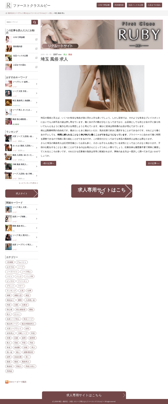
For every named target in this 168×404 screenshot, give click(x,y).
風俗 (16, 362)
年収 (33, 333)
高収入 (19, 366)
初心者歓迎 (20, 309)
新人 (8, 343)
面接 (8, 362)
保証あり (10, 300)
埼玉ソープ (28, 319)
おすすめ (10, 267)
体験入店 (18, 295)
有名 (8, 347)
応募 (16, 338)
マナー (20, 286)
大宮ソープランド (14, 328)
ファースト (22, 281)
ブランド (10, 286)
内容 (8, 305)
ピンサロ (10, 281)
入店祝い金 (30, 300)
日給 (16, 343)
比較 (25, 347)
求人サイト (22, 193)
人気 (21, 291)
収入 (8, 314)
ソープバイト (12, 272)
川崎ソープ (22, 333)
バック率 (29, 276)
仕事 (29, 291)
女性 (27, 328)
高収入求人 (30, 366)
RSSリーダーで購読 (17, 382)
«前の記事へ (48, 163)
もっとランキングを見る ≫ (28, 183)
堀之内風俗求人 (28, 324)
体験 (8, 295)
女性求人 (10, 333)
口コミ (17, 314)
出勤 (16, 305)
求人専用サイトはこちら (102, 191)
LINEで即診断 (104, 5)
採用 (24, 338)
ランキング (11, 291)
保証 (27, 295)
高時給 (9, 371)
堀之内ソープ (12, 324)
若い (27, 357)
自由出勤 (18, 357)
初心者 (9, 309)
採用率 (32, 338)
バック (19, 276)
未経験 (17, 347)
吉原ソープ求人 (13, 319)
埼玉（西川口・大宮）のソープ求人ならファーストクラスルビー (81, 401)
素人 (18, 352)
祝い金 (9, 352)
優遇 (20, 300)
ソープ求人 (26, 272)
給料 (8, 357)
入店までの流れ (154, 5)
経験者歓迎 (28, 352)
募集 (31, 309)
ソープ (20, 267)
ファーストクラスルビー (31, 5)
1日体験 (10, 262)
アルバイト (21, 262)
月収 (24, 343)
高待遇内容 (119, 5)
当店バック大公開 (135, 5)
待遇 (8, 338)
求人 (33, 347)
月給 (31, 343)
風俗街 (9, 366)
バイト (9, 276)
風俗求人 (25, 362)
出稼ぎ (24, 305)
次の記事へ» (153, 163)
